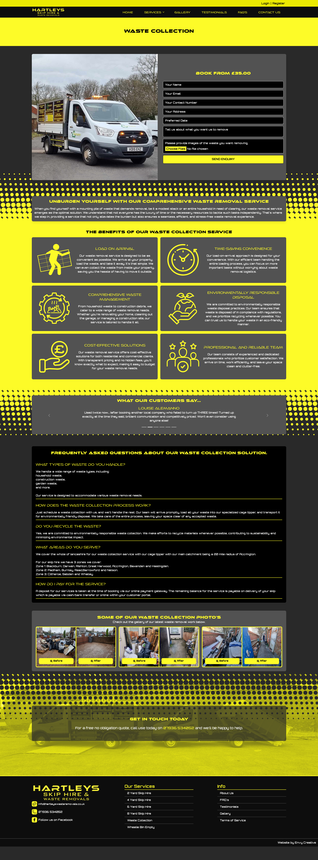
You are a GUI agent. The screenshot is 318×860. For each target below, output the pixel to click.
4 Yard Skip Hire (139, 800)
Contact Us (269, 12)
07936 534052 (178, 728)
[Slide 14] (167, 427)
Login (265, 3)
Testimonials (214, 12)
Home (128, 12)
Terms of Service (233, 820)
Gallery (182, 12)
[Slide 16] (156, 427)
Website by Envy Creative (297, 842)
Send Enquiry (223, 159)
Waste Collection (139, 820)
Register (278, 3)
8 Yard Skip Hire (139, 813)
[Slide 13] (173, 427)
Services (152, 12)
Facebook (65, 819)
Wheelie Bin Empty (141, 827)
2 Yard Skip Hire (139, 793)
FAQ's (242, 12)
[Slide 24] (144, 427)
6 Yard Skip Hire (139, 806)
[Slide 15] (161, 427)
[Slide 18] (150, 427)
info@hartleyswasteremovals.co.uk (61, 804)
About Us (227, 793)
